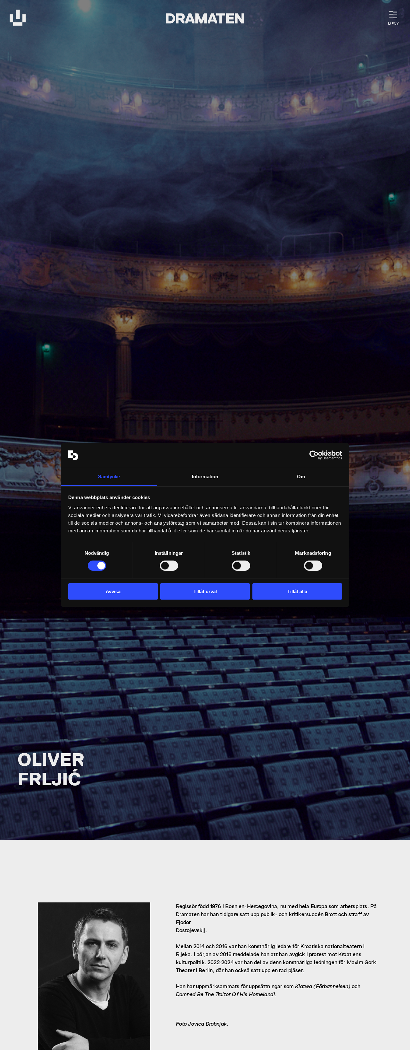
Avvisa (113, 591)
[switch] (169, 566)
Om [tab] (301, 476)
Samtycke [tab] (109, 476)
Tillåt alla (297, 591)
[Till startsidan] (18, 18)
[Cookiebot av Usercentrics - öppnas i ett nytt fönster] (314, 455)
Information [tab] (205, 476)
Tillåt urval (205, 591)
